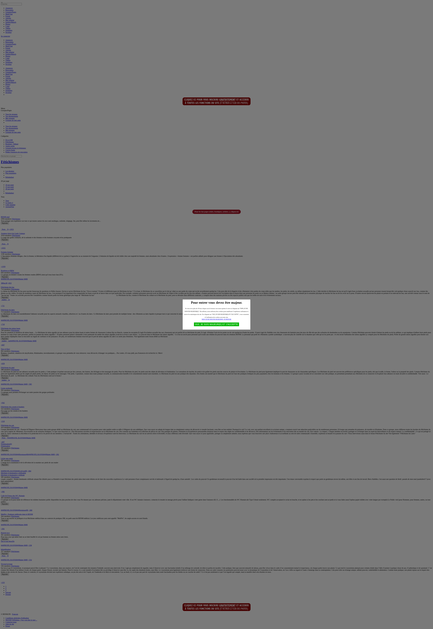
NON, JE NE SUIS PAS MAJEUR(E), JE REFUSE (216, 319)
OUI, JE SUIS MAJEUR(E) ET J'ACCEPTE (216, 324)
